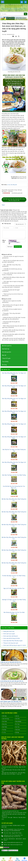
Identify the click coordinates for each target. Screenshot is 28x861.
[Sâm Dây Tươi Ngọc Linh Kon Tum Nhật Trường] (14, 479)
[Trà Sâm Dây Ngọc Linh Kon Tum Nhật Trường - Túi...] (14, 581)
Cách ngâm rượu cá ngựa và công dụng (13, 281)
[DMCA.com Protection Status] (4, 847)
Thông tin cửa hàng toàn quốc (10, 643)
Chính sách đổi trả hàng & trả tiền (11, 638)
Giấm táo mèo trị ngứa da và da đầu (12, 301)
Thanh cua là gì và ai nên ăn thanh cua (13, 294)
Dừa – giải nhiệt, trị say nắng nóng (12, 264)
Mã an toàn (4, 241)
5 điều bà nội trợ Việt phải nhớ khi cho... (11, 662)
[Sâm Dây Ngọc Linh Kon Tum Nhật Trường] (14, 753)
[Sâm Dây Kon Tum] (14, 92)
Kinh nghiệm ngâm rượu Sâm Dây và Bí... (11, 701)
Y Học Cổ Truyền (6, 358)
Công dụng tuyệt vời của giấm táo (11, 321)
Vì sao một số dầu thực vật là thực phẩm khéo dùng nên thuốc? (12, 286)
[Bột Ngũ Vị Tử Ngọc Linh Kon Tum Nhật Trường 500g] (14, 605)
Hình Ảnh (17, 718)
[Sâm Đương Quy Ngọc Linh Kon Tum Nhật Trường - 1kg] (14, 618)
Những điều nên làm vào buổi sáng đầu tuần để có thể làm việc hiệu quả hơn (13, 339)
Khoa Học (4, 724)
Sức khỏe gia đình (6, 352)
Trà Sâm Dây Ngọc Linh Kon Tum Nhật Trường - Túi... (14, 576)
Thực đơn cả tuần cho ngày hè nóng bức (14, 256)
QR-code (5, 850)
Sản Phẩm (4, 727)
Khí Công (4, 364)
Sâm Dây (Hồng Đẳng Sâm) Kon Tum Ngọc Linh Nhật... (14, 373)
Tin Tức (4, 732)
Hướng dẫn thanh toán (8, 631)
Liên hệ (17, 716)
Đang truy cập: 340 (13, 850)
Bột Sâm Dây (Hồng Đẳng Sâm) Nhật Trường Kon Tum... (14, 499)
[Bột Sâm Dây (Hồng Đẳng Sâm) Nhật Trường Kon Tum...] (14, 504)
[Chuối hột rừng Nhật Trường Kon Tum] (14, 797)
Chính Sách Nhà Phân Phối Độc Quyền (13, 640)
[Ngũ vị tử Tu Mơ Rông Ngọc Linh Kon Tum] (14, 592)
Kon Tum (17, 727)
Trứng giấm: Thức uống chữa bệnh (11, 313)
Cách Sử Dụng (5, 718)
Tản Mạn (4, 729)
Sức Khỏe (4, 721)
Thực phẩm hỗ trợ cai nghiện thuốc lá (12, 309)
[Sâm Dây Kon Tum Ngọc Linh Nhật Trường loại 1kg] (14, 455)
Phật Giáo (17, 729)
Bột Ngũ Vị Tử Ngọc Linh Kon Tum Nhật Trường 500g (14, 600)
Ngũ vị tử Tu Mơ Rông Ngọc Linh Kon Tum (14, 588)
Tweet (3, 205)
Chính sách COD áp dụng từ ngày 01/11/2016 (14, 645)
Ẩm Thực (17, 724)
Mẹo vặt (4, 355)
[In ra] (16, 36)
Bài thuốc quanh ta (6, 345)
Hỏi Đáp (17, 732)
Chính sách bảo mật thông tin (10, 636)
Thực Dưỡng (5, 361)
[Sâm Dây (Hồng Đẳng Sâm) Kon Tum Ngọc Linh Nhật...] (14, 378)
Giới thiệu (4, 716)
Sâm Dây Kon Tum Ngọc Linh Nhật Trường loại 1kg (14, 450)
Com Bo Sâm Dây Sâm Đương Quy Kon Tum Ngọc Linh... (14, 487)
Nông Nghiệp (18, 721)
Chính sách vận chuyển (9, 633)
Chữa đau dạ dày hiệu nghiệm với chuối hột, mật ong (13, 334)
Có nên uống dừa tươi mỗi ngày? (12, 290)
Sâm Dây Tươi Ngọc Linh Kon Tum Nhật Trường (14, 475)
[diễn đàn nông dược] (14, 18)
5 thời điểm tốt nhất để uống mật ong (13, 269)
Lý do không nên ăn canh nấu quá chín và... (12, 681)
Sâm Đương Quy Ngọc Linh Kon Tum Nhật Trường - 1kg (14, 613)
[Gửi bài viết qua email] (13, 36)
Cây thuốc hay (5, 349)
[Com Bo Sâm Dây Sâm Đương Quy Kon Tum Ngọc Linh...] (14, 491)
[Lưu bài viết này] (19, 36)
